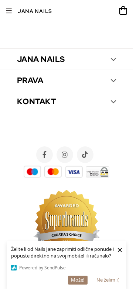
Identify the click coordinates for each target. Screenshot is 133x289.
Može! (78, 279)
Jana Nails (35, 11)
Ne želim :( (107, 279)
